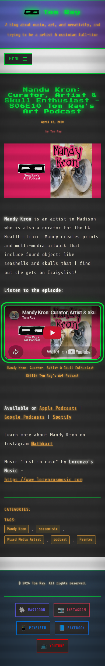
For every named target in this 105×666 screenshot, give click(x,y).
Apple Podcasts (58, 408)
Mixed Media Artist (24, 539)
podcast (60, 539)
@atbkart (42, 443)
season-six (48, 529)
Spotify (62, 417)
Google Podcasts (24, 417)
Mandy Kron (16, 529)
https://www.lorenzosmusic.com (43, 479)
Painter (86, 539)
